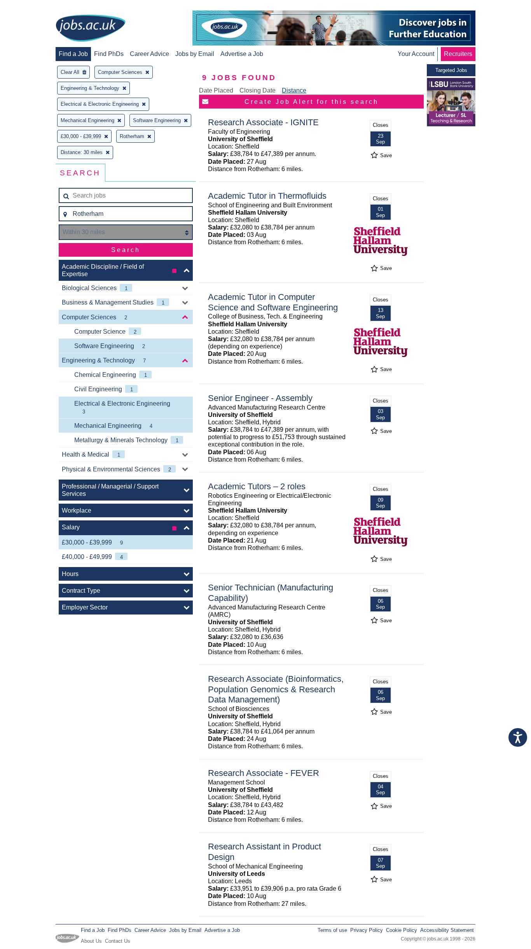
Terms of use (332, 930)
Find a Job (73, 54)
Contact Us (117, 941)
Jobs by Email (194, 54)
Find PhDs (109, 54)
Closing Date (257, 90)
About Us (91, 941)
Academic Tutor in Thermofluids (267, 196)
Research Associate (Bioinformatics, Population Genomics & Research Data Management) (276, 689)
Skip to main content (31, 7)
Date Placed (216, 90)
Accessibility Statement (447, 930)
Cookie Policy (401, 930)
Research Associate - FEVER (263, 773)
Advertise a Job (241, 54)
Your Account (416, 54)
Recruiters (458, 54)
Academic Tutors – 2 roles (257, 486)
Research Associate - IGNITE (263, 122)
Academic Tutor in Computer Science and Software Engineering (273, 302)
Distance (294, 90)
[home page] (91, 29)
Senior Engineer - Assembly (260, 398)
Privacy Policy (366, 930)
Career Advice (149, 54)
